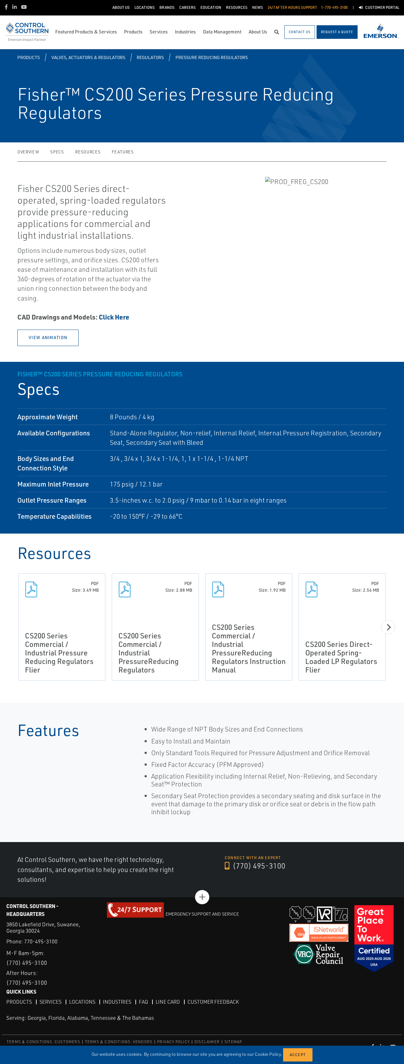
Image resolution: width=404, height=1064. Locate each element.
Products (28, 57)
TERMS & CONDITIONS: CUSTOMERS (43, 1041)
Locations (82, 1002)
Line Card (168, 1002)
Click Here (114, 317)
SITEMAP (233, 1041)
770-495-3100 (40, 941)
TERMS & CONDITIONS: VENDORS (118, 1041)
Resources (87, 151)
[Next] (388, 627)
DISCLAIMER (207, 1041)
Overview (28, 151)
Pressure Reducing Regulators (211, 57)
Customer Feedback (213, 1002)
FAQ (143, 1002)
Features (123, 151)
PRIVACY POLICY (173, 1041)
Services (50, 1002)
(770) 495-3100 (258, 865)
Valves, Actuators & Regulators (88, 57)
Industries (117, 1002)
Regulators (150, 57)
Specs (57, 151)
